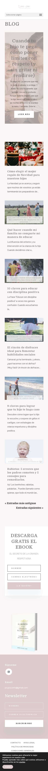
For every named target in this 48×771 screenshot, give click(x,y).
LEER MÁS (24, 114)
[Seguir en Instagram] (8, 672)
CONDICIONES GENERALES (22, 751)
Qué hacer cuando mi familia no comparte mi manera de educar (23, 233)
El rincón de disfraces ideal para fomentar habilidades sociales (22, 351)
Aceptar (7, 767)
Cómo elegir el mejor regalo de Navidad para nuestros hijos (23, 175)
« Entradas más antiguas (20, 503)
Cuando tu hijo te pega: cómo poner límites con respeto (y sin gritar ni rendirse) (24, 58)
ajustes (22, 762)
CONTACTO (15, 743)
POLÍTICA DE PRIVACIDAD (23, 747)
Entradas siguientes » (29, 507)
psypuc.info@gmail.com (16, 688)
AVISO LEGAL (29, 743)
